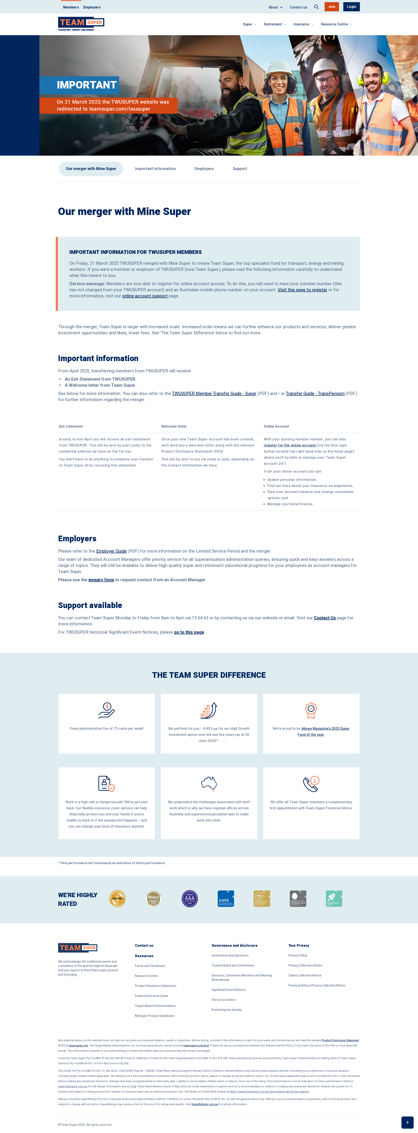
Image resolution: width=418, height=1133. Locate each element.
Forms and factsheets (150, 966)
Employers (92, 7)
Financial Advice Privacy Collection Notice (316, 985)
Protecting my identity (227, 1010)
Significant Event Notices (229, 990)
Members (71, 7)
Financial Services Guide (151, 996)
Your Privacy (298, 945)
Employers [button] (204, 169)
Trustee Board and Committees (233, 965)
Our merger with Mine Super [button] (91, 169)
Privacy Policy (297, 955)
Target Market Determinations (155, 1006)
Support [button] (240, 169)
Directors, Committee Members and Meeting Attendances (242, 977)
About (278, 9)
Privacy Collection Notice (305, 965)
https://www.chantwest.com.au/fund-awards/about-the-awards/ (269, 1092)
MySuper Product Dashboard (154, 1016)
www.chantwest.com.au (72, 1086)
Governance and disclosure (235, 945)
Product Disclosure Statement (155, 986)
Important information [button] (155, 169)
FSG (133, 1086)
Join (331, 6)
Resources (144, 956)
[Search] (316, 7)
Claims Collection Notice (304, 975)
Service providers (224, 1000)
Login (351, 6)
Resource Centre (146, 976)
